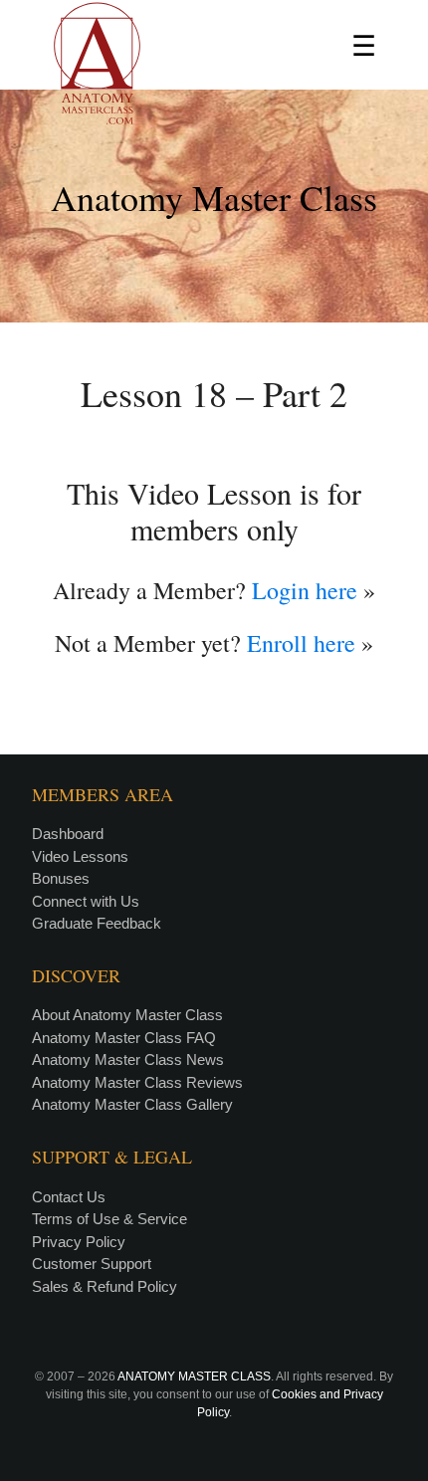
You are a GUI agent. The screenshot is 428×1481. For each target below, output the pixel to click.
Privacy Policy (78, 1241)
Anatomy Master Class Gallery (132, 1104)
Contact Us (69, 1196)
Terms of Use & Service (109, 1218)
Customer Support (91, 1263)
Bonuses (61, 878)
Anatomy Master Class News (128, 1059)
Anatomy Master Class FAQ (124, 1037)
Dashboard (68, 833)
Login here (304, 590)
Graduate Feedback (96, 923)
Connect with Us (85, 901)
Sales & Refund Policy (104, 1286)
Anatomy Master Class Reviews (137, 1082)
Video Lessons (80, 856)
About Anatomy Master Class (127, 1014)
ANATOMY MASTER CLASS (194, 1376)
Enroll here (301, 643)
